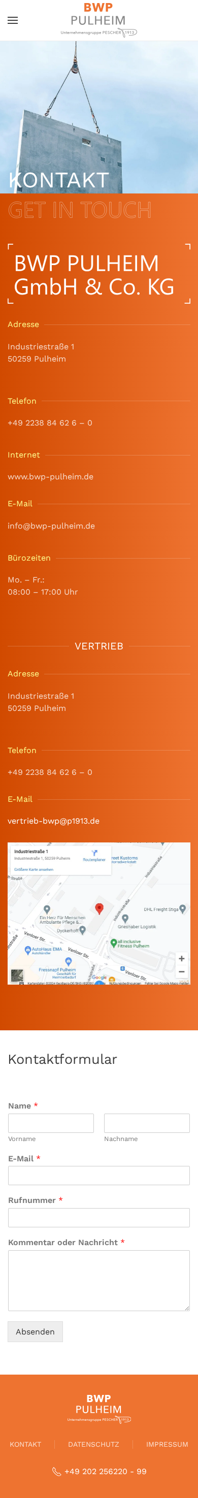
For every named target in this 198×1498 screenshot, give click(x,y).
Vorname (22, 1139)
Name (23, 1106)
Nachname (121, 1139)
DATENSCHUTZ (93, 1444)
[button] (13, 20)
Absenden (35, 1332)
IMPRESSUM (167, 1444)
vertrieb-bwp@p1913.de (54, 821)
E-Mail (24, 1158)
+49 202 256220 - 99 (105, 1471)
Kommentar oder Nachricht (66, 1242)
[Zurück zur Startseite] (99, 20)
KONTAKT (25, 1444)
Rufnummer (35, 1200)
